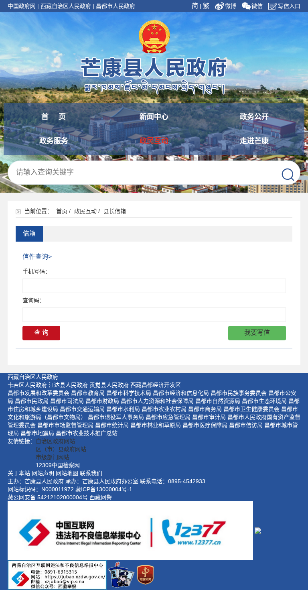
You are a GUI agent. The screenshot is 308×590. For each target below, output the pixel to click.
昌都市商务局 (205, 409)
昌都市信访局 (246, 425)
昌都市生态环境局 (264, 401)
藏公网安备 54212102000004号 (48, 497)
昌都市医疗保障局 (204, 425)
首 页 (53, 117)
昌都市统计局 (112, 425)
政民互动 (154, 141)
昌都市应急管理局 (168, 417)
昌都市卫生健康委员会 (251, 409)
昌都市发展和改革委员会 (38, 393)
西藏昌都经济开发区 (155, 385)
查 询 (41, 332)
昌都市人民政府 (115, 6)
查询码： (33, 300)
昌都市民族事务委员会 (239, 393)
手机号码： (36, 271)
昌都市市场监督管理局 (65, 425)
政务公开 (254, 117)
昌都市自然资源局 (217, 401)
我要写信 (257, 332)
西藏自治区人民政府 (66, 6)
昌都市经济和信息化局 (181, 393)
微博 (231, 6)
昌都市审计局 (209, 417)
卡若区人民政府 (27, 385)
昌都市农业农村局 (164, 409)
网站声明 (43, 473)
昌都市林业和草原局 (155, 425)
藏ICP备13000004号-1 (103, 489)
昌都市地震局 (37, 433)
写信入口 (289, 6)
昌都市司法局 (67, 401)
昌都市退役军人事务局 (116, 417)
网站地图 (67, 473)
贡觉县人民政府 (109, 385)
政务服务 (53, 141)
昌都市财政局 (102, 401)
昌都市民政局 (32, 401)
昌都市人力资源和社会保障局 (157, 401)
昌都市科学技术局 (128, 393)
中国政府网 (22, 6)
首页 (61, 211)
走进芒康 (254, 141)
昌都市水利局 (123, 409)
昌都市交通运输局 (82, 409)
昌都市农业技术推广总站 (87, 433)
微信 (257, 6)
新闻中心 (154, 117)
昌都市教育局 (88, 393)
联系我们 (91, 473)
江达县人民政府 (68, 385)
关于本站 (19, 473)
